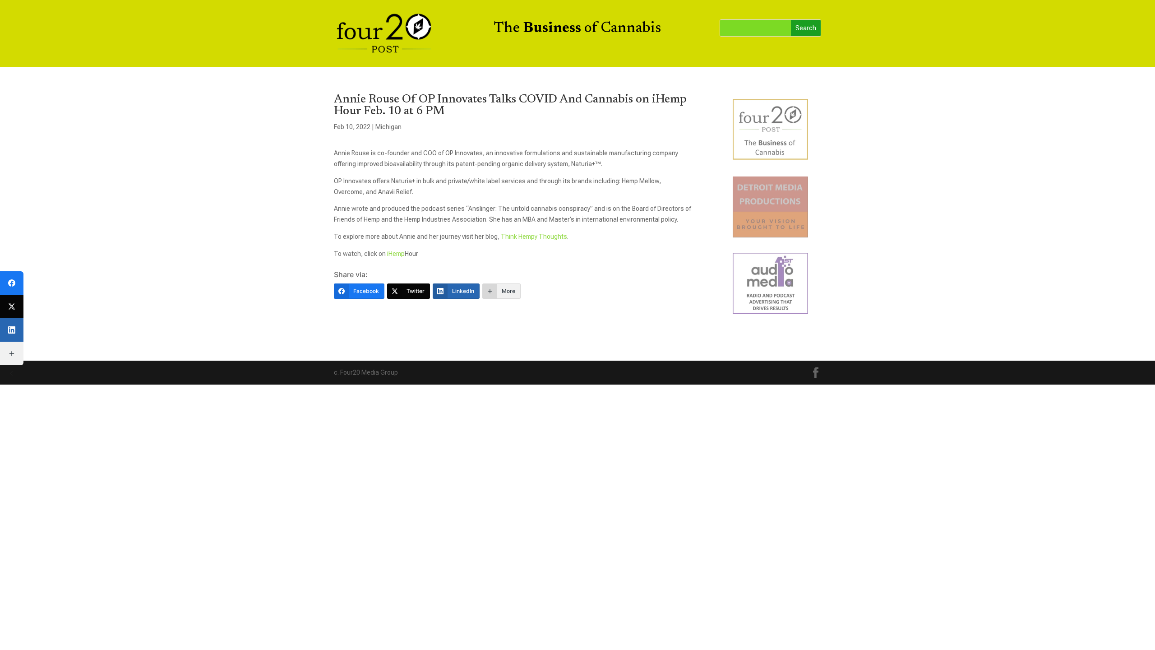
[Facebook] (11, 283)
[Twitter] (11, 306)
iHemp (395, 253)
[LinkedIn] (11, 330)
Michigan (388, 126)
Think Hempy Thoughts (534, 236)
